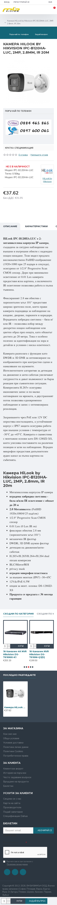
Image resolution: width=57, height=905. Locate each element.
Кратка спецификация (19, 148)
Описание (10, 226)
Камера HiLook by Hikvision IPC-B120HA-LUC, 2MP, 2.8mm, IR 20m (15, 707)
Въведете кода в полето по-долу (10, 843)
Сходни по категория (18, 613)
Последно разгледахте (19, 675)
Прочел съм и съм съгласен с (19, 863)
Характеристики (36, 226)
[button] (24, 667)
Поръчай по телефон (18, 111)
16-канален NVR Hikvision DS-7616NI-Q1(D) (35, 654)
